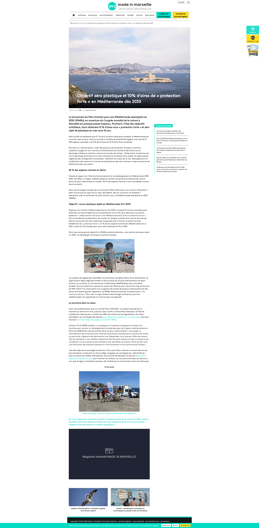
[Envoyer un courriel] (80, 110)
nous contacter (138, 521)
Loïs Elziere (75, 110)
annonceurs (165, 521)
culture (139, 15)
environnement (106, 15)
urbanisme (120, 15)
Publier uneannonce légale (164, 15)
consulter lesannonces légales (180, 15)
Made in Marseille (94, 521)
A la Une (82, 23)
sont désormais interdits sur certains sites (121, 317)
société (130, 15)
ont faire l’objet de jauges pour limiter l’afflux (97, 319)
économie (93, 15)
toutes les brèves (163, 125)
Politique (82, 15)
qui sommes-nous (152, 521)
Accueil (75, 23)
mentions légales (124, 521)
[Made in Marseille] (129, 6)
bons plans (149, 15)
